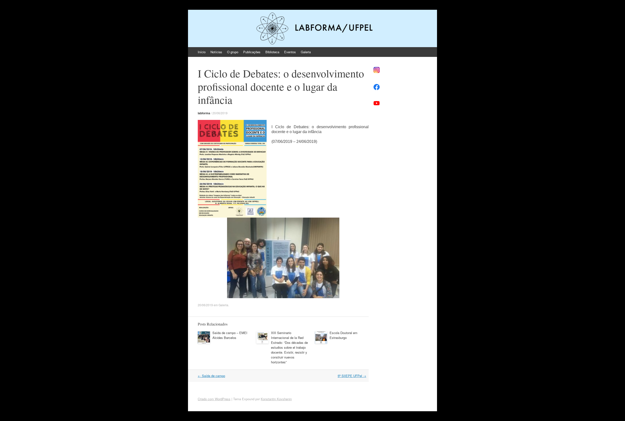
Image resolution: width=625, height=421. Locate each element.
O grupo (232, 52)
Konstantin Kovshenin (276, 399)
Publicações (251, 52)
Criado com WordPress (214, 399)
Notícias (216, 52)
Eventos (290, 52)
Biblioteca (272, 52)
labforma (204, 113)
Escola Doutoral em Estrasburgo (343, 335)
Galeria (306, 52)
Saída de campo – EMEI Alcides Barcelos (229, 335)
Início (202, 52)
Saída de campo (211, 375)
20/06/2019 (220, 113)
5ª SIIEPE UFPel (352, 375)
